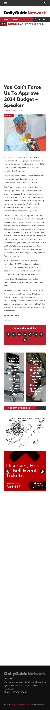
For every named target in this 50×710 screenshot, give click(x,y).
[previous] (7, 471)
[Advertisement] (25, 55)
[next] (42, 471)
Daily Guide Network (20, 704)
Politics (13, 24)
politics (12, 320)
